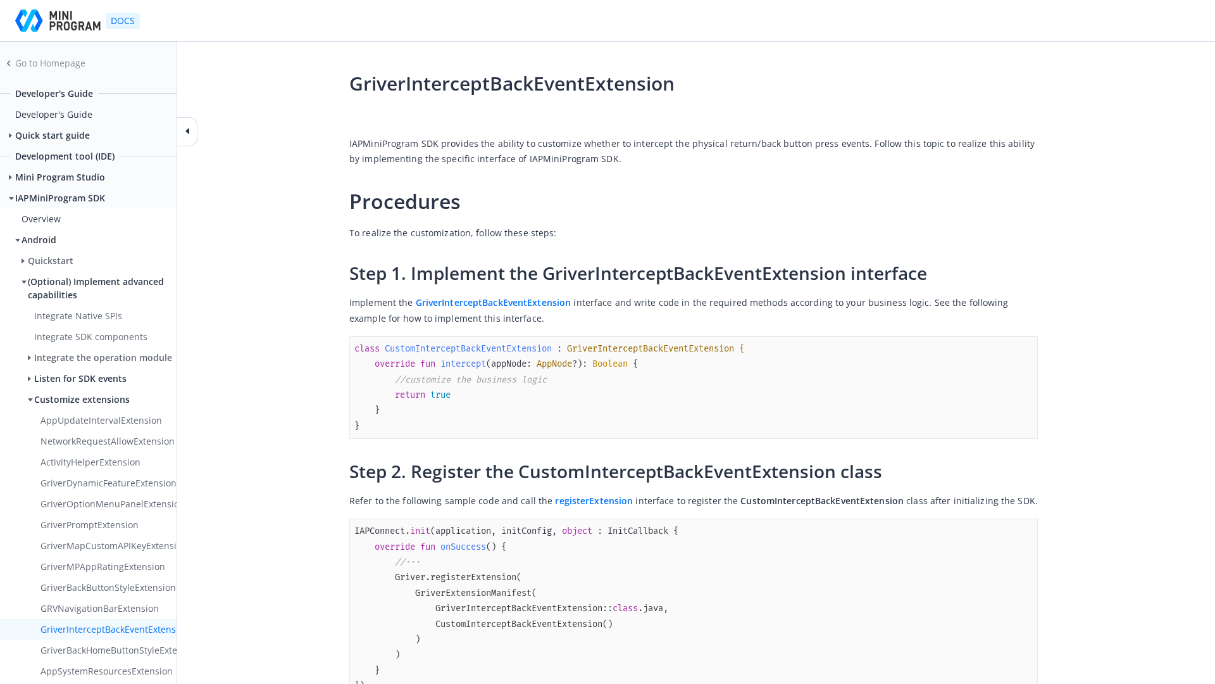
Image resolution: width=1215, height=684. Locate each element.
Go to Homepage (50, 63)
